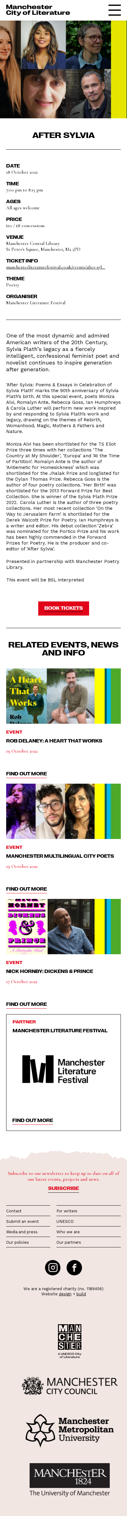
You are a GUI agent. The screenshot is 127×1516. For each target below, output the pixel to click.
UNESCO (64, 1221)
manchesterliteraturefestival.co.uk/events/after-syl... (55, 267)
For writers (66, 1211)
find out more (26, 773)
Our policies (17, 1242)
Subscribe (63, 1188)
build (81, 1294)
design (65, 1294)
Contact (14, 1211)
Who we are (68, 1232)
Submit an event (22, 1221)
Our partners (68, 1242)
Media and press (22, 1232)
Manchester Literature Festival (60, 1030)
